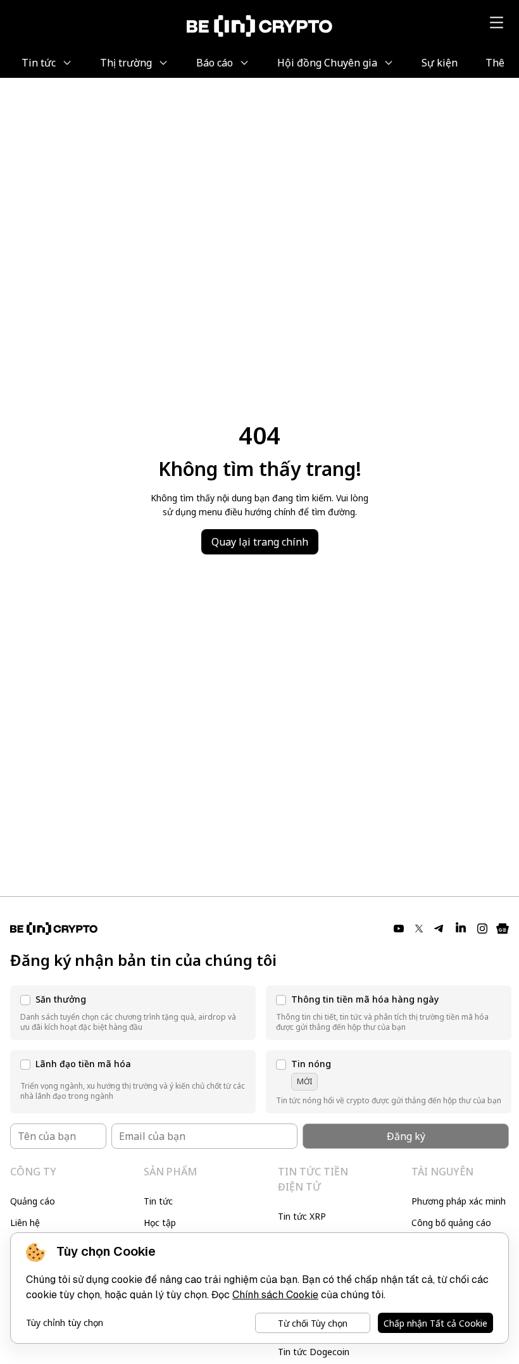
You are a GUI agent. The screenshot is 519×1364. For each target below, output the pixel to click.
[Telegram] (439, 928)
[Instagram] (482, 928)
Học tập (160, 1223)
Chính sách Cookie (275, 1294)
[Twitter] (419, 928)
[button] (133, 1012)
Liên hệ (25, 1223)
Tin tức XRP (302, 1216)
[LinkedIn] (460, 928)
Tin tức (158, 1201)
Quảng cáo (32, 1201)
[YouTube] (398, 928)
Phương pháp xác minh (458, 1201)
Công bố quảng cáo (451, 1223)
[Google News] (502, 928)
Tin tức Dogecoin (313, 1352)
